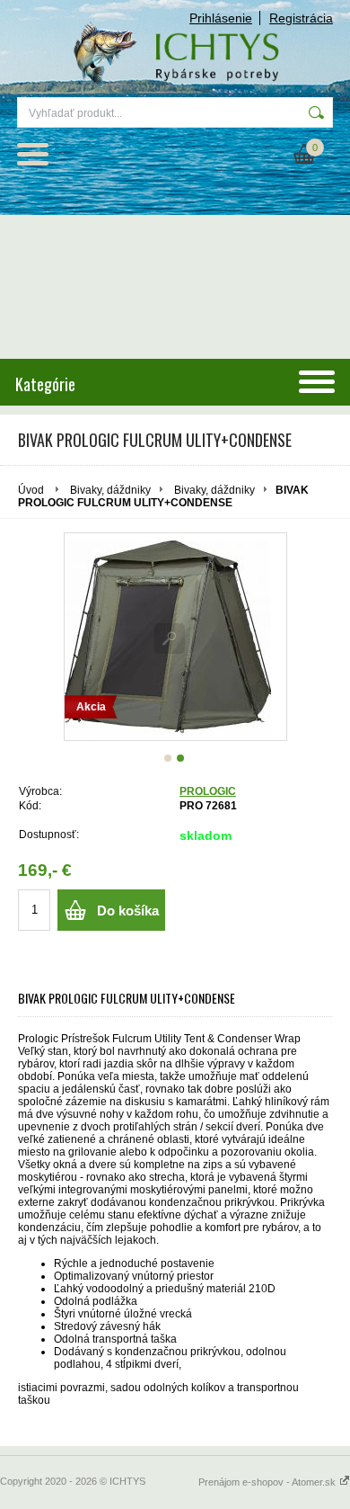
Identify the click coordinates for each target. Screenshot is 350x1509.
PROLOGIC (207, 791)
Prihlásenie (220, 18)
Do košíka (128, 910)
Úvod (31, 490)
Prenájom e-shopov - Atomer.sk (268, 1482)
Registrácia (301, 18)
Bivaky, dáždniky (110, 490)
